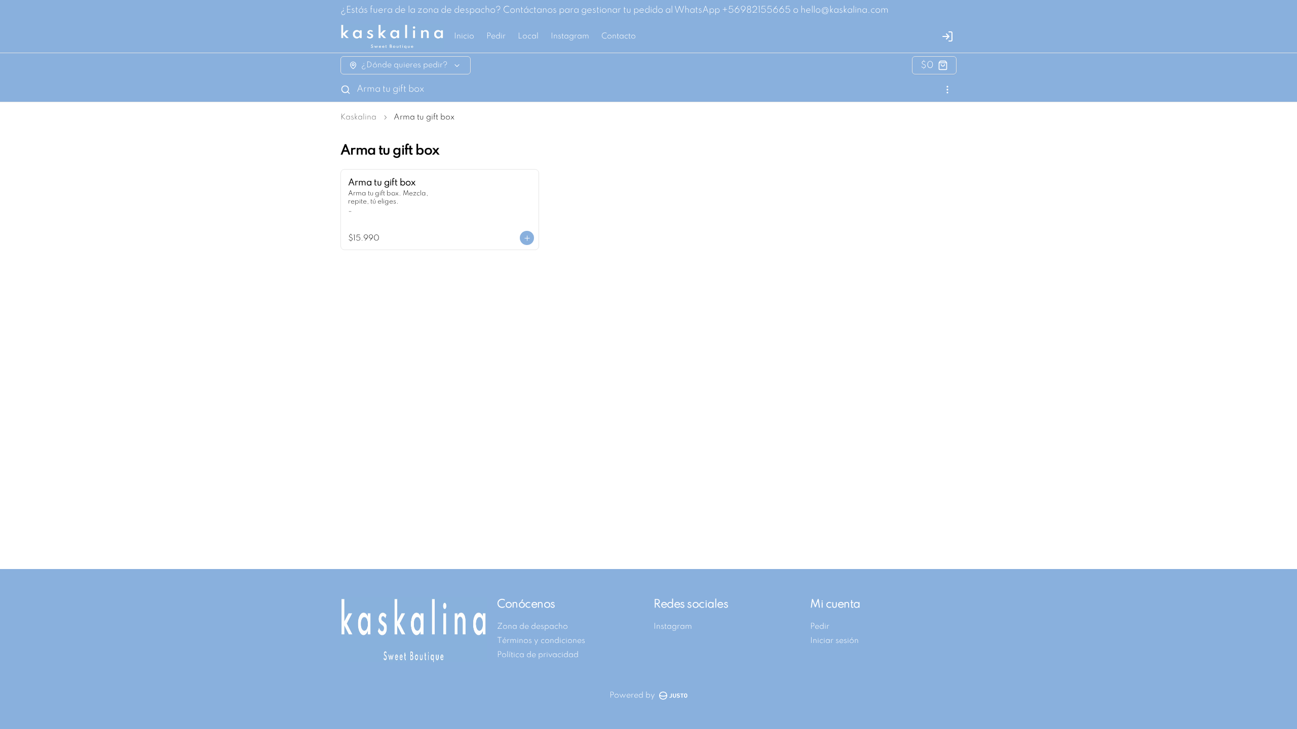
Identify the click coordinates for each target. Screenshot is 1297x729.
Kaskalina (358, 117)
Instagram (570, 36)
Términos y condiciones (541, 641)
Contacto (618, 36)
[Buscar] (345, 90)
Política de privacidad (538, 655)
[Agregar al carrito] (527, 238)
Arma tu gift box (390, 89)
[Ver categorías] (947, 89)
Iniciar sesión (834, 641)
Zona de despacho (532, 627)
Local (528, 36)
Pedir (496, 36)
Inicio (464, 36)
